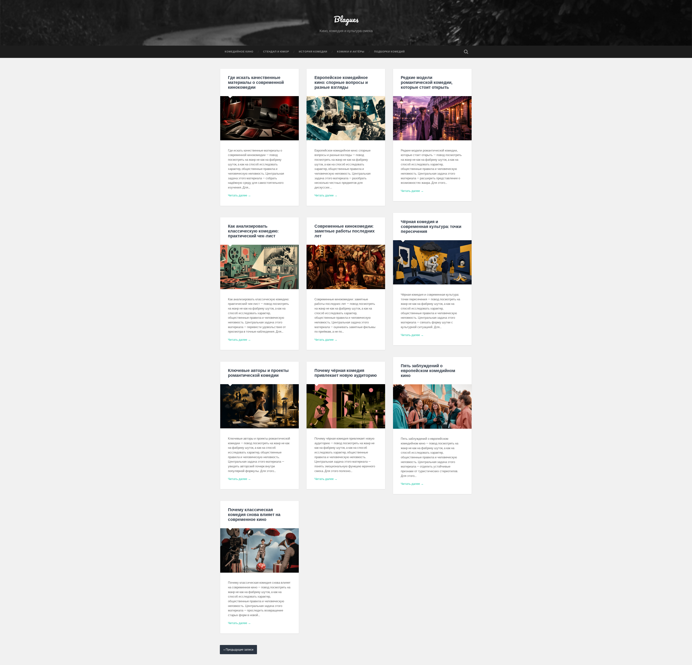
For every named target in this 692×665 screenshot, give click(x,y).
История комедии (313, 51)
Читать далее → (239, 195)
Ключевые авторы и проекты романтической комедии (258, 373)
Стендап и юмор (276, 51)
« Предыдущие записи (238, 649)
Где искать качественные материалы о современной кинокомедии (256, 82)
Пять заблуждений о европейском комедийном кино (428, 370)
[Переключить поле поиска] (466, 52)
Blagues (346, 19)
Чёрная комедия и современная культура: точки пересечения (431, 226)
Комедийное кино (239, 51)
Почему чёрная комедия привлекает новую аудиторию (345, 373)
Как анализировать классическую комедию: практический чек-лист (253, 230)
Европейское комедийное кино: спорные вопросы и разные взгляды (341, 82)
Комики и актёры (350, 51)
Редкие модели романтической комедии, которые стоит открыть (427, 82)
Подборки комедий (389, 51)
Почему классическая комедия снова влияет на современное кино (254, 514)
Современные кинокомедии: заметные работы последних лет (344, 230)
